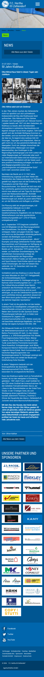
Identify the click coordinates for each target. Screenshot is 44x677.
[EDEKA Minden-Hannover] (11, 477)
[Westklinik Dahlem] (11, 560)
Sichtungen (6, 651)
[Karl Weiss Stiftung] (32, 508)
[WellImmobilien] (32, 539)
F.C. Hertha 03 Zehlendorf (17, 663)
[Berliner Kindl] (11, 550)
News (5, 35)
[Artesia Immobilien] (11, 581)
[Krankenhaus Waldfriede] (32, 550)
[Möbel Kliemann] (11, 570)
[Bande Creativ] (11, 601)
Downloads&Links (8, 653)
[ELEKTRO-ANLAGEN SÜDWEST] (32, 581)
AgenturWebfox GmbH (10, 668)
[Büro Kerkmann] (32, 601)
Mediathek (32, 651)
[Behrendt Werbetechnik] (11, 519)
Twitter (10, 634)
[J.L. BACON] (11, 467)
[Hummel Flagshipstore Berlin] (32, 487)
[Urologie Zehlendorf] (32, 591)
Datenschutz (27, 656)
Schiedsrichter (16, 651)
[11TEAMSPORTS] (11, 487)
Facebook (12, 629)
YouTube (11, 640)
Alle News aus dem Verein (22, 52)
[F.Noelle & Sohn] (11, 539)
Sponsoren (19, 653)
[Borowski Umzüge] (11, 498)
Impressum (18, 656)
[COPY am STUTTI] (11, 612)
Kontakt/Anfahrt (7, 656)
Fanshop (25, 651)
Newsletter (27, 653)
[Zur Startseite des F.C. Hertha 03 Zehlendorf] (6, 4)
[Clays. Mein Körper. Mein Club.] (32, 560)
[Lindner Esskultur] (32, 467)
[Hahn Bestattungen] (11, 591)
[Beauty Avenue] (11, 508)
